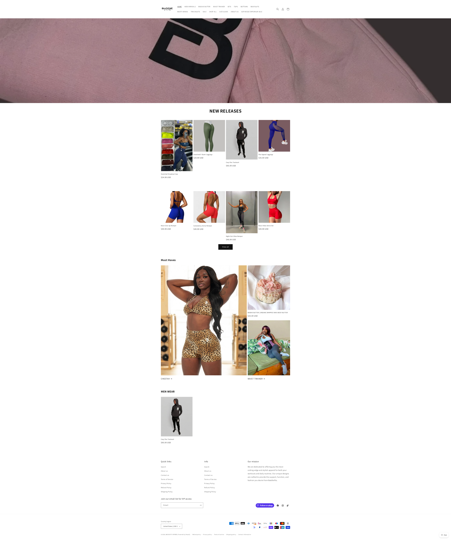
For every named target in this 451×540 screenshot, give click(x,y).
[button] (277, 9)
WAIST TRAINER (255, 378)
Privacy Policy (166, 483)
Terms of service (219, 534)
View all (225, 247)
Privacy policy (207, 534)
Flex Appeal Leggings (266, 154)
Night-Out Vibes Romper (234, 236)
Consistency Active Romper (202, 226)
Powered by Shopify (184, 534)
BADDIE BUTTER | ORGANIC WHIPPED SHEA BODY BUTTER (268, 313)
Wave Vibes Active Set (266, 226)
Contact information (244, 534)
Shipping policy (231, 534)
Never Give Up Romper (168, 226)
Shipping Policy (167, 492)
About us (164, 471)
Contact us (165, 475)
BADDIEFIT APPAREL (172, 534)
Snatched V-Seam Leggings (202, 154)
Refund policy (196, 534)
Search (163, 467)
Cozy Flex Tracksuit (232, 162)
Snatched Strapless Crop (169, 174)
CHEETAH (165, 378)
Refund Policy (166, 487)
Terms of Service (167, 479)
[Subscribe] (200, 505)
